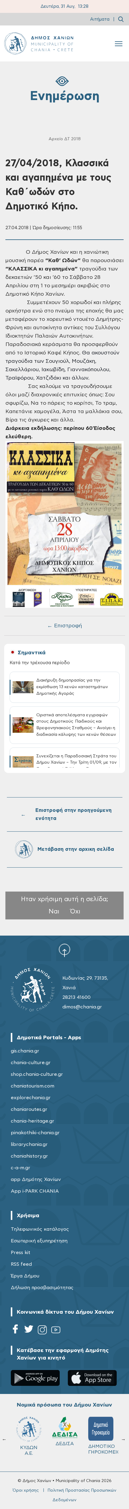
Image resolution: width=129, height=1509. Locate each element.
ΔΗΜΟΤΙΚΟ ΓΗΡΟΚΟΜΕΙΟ (103, 1449)
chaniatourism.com (32, 1086)
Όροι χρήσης (26, 1490)
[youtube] (55, 1331)
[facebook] (15, 1331)
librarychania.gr (29, 1144)
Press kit (20, 1252)
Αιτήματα (100, 19)
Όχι (75, 911)
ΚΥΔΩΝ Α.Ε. (29, 1450)
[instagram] (42, 1331)
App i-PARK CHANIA (35, 1191)
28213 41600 (76, 997)
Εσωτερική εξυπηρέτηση (39, 1240)
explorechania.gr (31, 1097)
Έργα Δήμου (25, 1276)
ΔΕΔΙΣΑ (65, 1443)
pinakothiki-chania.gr (35, 1132)
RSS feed (21, 1264)
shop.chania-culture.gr (37, 1074)
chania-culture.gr (31, 1062)
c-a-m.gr (20, 1167)
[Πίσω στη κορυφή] (64, 950)
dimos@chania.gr (82, 1007)
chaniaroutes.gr (29, 1109)
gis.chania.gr (25, 1051)
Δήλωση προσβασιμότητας (42, 1287)
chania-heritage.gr (32, 1121)
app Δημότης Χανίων (36, 1179)
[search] (121, 19)
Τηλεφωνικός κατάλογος (40, 1229)
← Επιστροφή (64, 626)
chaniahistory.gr (29, 1156)
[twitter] (28, 1331)
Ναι (54, 911)
